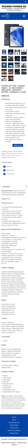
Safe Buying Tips (14, 422)
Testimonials (14, 425)
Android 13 (20, 153)
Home (14, 417)
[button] (26, 2)
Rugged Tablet (5, 157)
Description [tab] (6, 187)
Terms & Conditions (14, 430)
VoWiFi (13, 157)
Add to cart (18, 145)
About (14, 420)
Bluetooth (4, 155)
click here (16, 400)
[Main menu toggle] (24, 16)
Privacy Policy (14, 433)
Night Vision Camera (14, 155)
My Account (14, 428)
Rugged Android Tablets (15, 151)
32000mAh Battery (10, 153)
